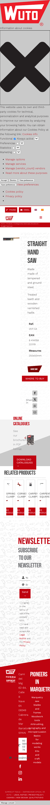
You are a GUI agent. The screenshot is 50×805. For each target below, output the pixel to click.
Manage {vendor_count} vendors (25, 168)
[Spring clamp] (8, 484)
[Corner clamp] (19, 484)
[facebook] (20, 766)
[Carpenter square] (42, 484)
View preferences (26, 180)
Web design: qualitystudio (29, 798)
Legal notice (20, 795)
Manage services (16, 163)
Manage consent (7, 803)
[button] (25, 67)
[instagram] (20, 772)
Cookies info (30, 134)
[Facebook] (35, 393)
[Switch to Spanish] (42, 209)
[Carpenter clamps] (30, 484)
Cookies (10, 798)
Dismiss (13, 180)
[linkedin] (20, 779)
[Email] (35, 412)
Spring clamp (10, 495)
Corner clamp (22, 495)
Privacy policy (14, 196)
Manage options (15, 159)
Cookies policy (14, 191)
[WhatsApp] (35, 406)
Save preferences (8, 185)
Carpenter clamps (35, 495)
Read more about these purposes (26, 173)
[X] (35, 399)
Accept (4, 180)
